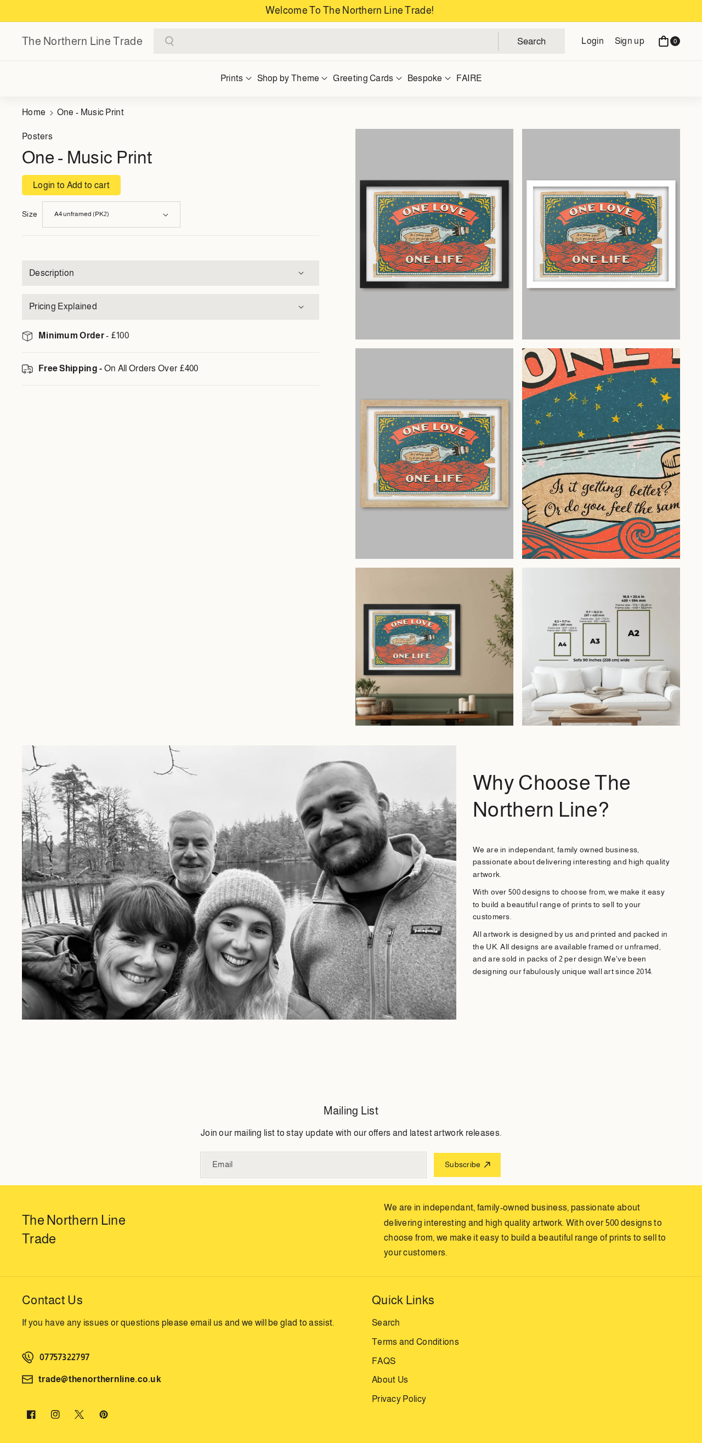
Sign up (629, 41)
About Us (390, 1379)
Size (29, 214)
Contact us (52, 1300)
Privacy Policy (399, 1399)
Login (592, 41)
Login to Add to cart (71, 185)
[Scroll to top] (678, 1408)
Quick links (403, 1300)
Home (34, 112)
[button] (669, 41)
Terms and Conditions (415, 1341)
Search (386, 1322)
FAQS (383, 1361)
